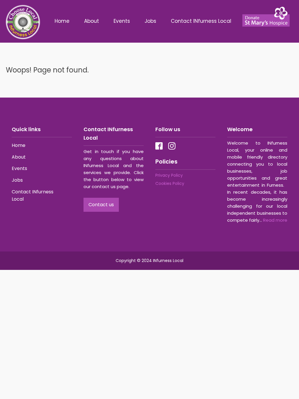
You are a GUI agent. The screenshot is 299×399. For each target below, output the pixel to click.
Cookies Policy (169, 183)
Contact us (101, 204)
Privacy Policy (169, 175)
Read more (275, 220)
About (91, 21)
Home (62, 21)
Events (122, 21)
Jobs (150, 21)
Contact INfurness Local (202, 21)
